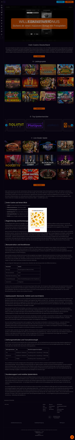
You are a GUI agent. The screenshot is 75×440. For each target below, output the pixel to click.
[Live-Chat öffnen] (72, 437)
